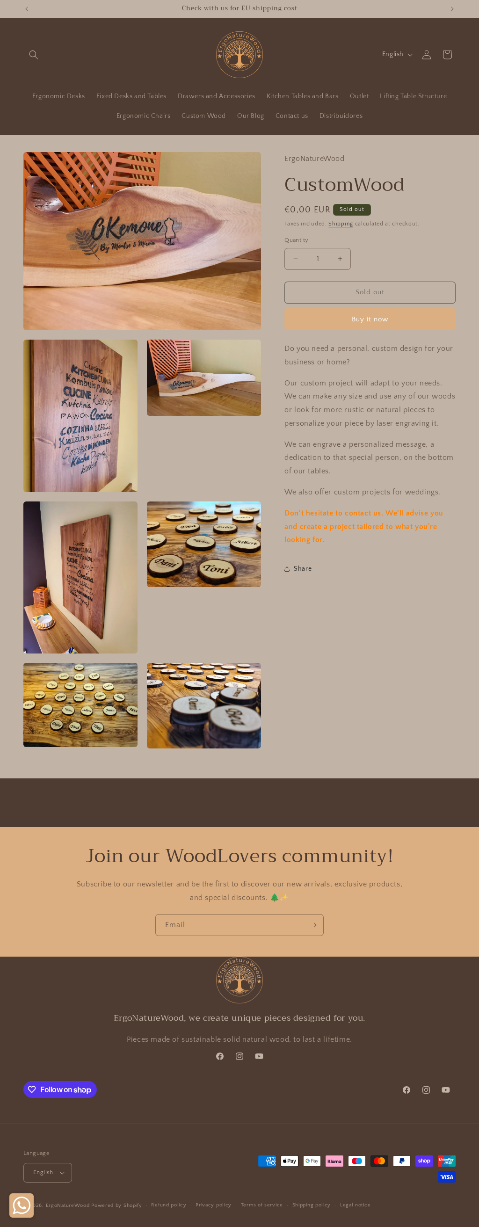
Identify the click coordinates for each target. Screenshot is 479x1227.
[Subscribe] (313, 925)
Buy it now (370, 319)
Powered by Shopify (116, 1205)
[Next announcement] (452, 9)
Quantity (296, 240)
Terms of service (262, 1205)
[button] (33, 54)
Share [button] (303, 569)
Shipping (340, 224)
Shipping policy (311, 1205)
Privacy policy (214, 1205)
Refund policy (168, 1205)
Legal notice (355, 1205)
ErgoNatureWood (68, 1205)
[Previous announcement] (26, 9)
